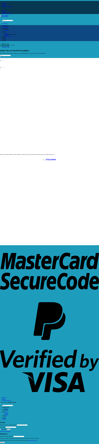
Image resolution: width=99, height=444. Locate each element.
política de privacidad (32, 440)
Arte (5, 38)
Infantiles (6, 33)
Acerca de (4, 3)
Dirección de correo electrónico (6, 436)
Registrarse (2, 442)
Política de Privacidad (7, 6)
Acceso (8, 429)
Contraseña (2, 427)
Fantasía (6, 35)
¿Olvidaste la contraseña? (5, 431)
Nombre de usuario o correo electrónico (8, 425)
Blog (3, 4)
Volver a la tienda (8, 36)
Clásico (6, 27)
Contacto (4, 5)
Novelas (6, 410)
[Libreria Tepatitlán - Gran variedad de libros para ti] (4, 16)
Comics (6, 34)
